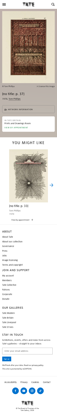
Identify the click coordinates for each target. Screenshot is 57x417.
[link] (18, 86)
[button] (53, 4)
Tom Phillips (15, 99)
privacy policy (37, 365)
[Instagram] (32, 390)
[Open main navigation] (11, 4)
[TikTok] (40, 390)
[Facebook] (15, 390)
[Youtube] (23, 390)
